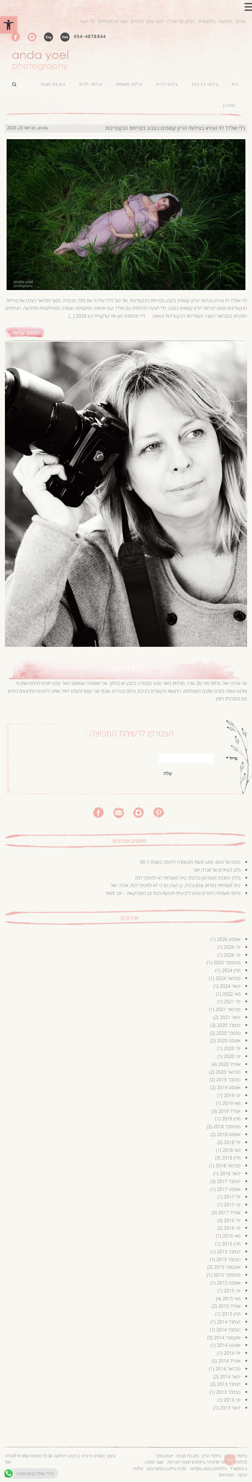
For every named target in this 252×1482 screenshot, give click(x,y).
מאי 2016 (231, 1236)
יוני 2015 (232, 1290)
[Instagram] (32, 36)
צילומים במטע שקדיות (208, 1468)
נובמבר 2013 (228, 1392)
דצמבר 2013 (229, 1384)
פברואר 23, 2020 (21, 128)
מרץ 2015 (231, 1314)
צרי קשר (86, 21)
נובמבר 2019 (228, 1079)
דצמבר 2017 (229, 1181)
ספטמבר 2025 (227, 962)
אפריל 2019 (229, 1111)
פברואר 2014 (228, 1369)
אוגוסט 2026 (229, 939)
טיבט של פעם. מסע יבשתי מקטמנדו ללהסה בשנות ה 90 (190, 862)
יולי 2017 (232, 1197)
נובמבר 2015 (228, 1259)
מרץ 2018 (231, 1157)
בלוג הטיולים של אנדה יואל (217, 870)
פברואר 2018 (228, 1165)
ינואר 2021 (230, 1017)
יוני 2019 (232, 1095)
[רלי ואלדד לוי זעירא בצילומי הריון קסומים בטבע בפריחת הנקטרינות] (126, 208)
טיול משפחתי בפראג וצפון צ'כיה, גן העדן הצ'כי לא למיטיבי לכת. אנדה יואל (176, 885)
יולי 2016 (232, 1220)
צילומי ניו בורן (235, 1456)
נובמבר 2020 (228, 1033)
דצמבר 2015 (229, 1251)
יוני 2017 (232, 1204)
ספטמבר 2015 (227, 1275)
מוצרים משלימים (113, 21)
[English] (48, 36)
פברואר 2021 (228, 1009)
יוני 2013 (232, 1400)
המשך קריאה (25, 332)
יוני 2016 (232, 1228)
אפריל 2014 (229, 1361)
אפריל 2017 (229, 1212)
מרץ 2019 (231, 1118)
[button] (8, 24)
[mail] (118, 812)
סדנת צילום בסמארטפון (167, 1468)
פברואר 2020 (228, 1072)
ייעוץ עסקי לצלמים (147, 21)
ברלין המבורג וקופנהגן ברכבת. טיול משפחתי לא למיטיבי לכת (188, 878)
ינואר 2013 (230, 1408)
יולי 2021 (232, 1001)
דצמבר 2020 (229, 1025)
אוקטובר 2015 (227, 1267)
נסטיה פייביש (93, 1456)
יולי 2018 (232, 1142)
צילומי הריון (211, 1456)
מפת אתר (226, 1475)
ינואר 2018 (230, 1173)
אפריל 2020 (229, 1064)
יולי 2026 (232, 947)
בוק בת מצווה (188, 1456)
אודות (240, 21)
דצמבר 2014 (229, 1322)
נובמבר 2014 (228, 1329)
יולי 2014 (232, 1353)
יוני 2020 (232, 1056)
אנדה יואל (126, 668)
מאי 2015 (231, 1298)
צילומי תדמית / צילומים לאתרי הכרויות (199, 1462)
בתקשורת (206, 21)
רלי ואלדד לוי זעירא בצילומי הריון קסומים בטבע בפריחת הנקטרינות (175, 128)
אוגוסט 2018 (229, 1134)
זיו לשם (60, 1456)
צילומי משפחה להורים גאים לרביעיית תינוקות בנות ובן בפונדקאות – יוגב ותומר (173, 893)
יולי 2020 (232, 1048)
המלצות (225, 21)
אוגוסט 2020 (229, 1040)
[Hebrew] (65, 36)
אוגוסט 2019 (229, 1087)
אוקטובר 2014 (227, 1337)
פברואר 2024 (228, 978)
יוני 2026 (232, 955)
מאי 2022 (231, 994)
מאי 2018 (231, 1150)
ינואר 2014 (230, 1376)
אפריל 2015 (229, 1306)
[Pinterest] (158, 812)
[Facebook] (15, 36)
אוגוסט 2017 (229, 1189)
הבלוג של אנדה (181, 21)
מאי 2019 (231, 1103)
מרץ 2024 (231, 970)
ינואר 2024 (230, 986)
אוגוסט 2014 (229, 1345)
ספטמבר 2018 (227, 1126)
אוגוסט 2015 (229, 1283)
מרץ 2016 (231, 1243)
